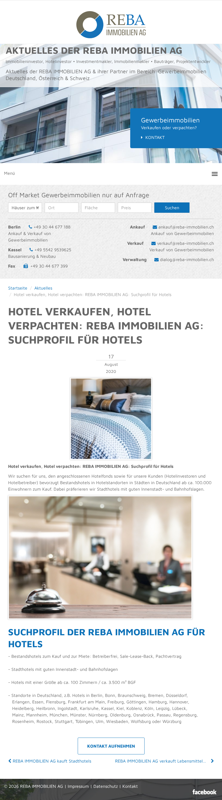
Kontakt (155, 137)
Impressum (78, 786)
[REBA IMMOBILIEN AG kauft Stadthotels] (10, 760)
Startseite (17, 287)
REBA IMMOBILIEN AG (41, 786)
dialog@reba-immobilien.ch (187, 259)
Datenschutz (105, 786)
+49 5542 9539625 (52, 249)
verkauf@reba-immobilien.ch (185, 243)
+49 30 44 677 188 (52, 226)
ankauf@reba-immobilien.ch (186, 226)
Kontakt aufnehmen (111, 746)
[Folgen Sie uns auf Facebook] (204, 791)
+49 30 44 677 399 (49, 266)
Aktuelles (43, 287)
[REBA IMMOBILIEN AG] (111, 22)
